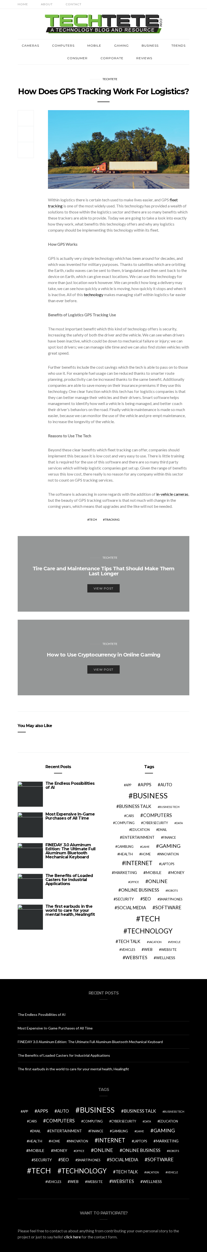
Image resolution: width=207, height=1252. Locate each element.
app (128, 785)
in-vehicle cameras (172, 494)
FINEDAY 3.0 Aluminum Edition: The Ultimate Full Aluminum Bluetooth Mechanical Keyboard (70, 850)
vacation (155, 942)
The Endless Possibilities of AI (69, 785)
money (177, 872)
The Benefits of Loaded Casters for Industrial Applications (69, 879)
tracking (112, 519)
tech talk (129, 941)
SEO (147, 898)
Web (148, 949)
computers (157, 815)
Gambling (125, 847)
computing (125, 823)
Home (23, 4)
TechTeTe (109, 79)
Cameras (30, 45)
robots (172, 890)
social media (131, 907)
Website (169, 949)
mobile (154, 872)
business (150, 795)
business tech (169, 806)
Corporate (111, 58)
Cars (130, 816)
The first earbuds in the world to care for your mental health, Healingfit (70, 910)
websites (136, 957)
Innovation (169, 854)
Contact (74, 4)
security (125, 899)
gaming (169, 846)
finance (169, 837)
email (162, 830)
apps (145, 784)
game (145, 846)
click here (72, 1236)
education (140, 830)
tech (93, 519)
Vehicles (128, 950)
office (134, 882)
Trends (178, 45)
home (146, 854)
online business (140, 890)
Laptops (167, 864)
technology (93, 294)
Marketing (125, 872)
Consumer (77, 58)
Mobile (94, 45)
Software (168, 907)
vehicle (175, 942)
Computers (63, 45)
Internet (138, 863)
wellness (165, 957)
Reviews (144, 58)
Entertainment (138, 837)
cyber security (155, 823)
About (47, 4)
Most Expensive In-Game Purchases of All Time (70, 816)
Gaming (121, 45)
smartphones (170, 899)
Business (150, 45)
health (126, 854)
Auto (166, 784)
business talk (135, 806)
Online (158, 881)
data (179, 823)
